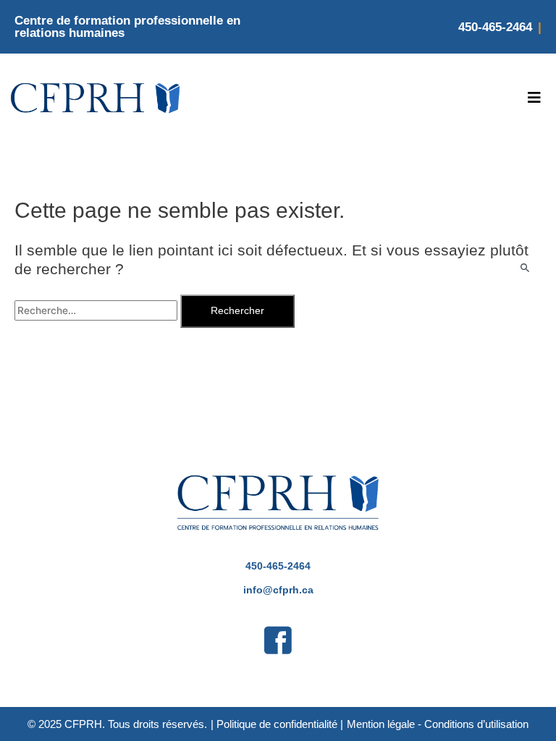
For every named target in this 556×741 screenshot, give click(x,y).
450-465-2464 (495, 27)
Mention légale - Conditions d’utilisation (437, 724)
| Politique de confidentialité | (277, 724)
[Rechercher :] (97, 310)
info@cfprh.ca (278, 590)
